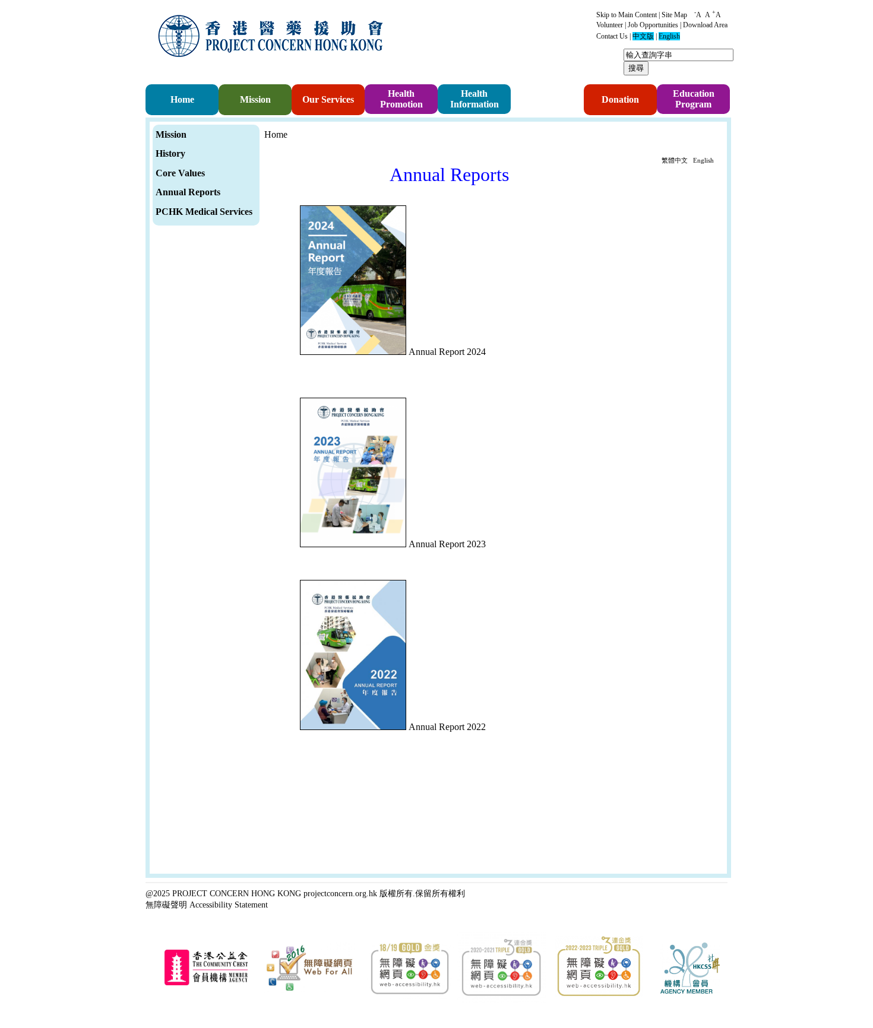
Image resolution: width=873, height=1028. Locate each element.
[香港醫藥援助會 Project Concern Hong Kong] (273, 64)
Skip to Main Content (626, 15)
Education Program (693, 98)
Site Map (674, 15)
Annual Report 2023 (447, 544)
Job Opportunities (653, 25)
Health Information (474, 98)
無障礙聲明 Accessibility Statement (207, 904)
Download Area (705, 25)
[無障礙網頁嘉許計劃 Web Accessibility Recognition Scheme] (309, 991)
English (703, 160)
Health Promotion (401, 98)
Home (182, 99)
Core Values (180, 173)
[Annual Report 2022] (354, 727)
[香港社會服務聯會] (690, 991)
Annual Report (186, 192)
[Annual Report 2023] (354, 544)
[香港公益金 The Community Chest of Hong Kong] (206, 983)
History (170, 153)
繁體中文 (675, 160)
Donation (620, 99)
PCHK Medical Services (204, 212)
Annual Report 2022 (447, 727)
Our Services (328, 99)
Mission (255, 99)
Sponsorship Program (542, 100)
